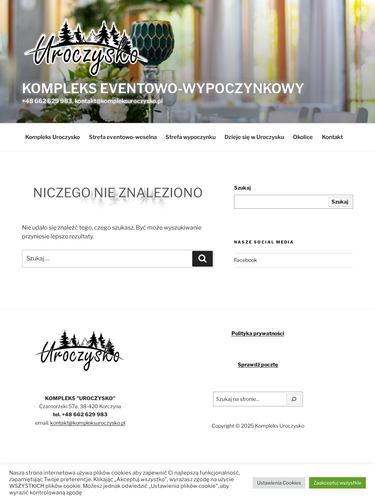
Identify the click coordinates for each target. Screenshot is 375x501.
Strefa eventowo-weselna (123, 137)
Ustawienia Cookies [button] (279, 483)
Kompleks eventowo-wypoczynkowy (163, 88)
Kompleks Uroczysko (52, 137)
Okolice (303, 137)
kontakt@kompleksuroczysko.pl (87, 423)
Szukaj (242, 187)
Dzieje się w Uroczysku (254, 137)
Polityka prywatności (257, 333)
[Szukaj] (293, 399)
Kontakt (332, 137)
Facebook (245, 260)
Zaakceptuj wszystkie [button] (337, 483)
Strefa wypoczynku (191, 137)
